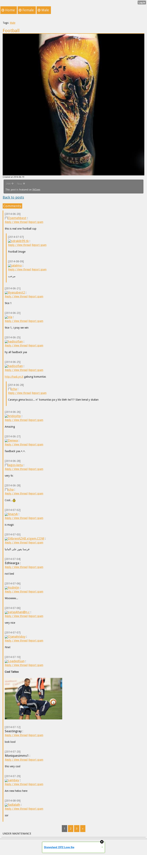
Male (12, 22)
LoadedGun (16, 661)
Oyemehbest (17, 218)
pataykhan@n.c (19, 612)
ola (10, 317)
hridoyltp (14, 416)
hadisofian (15, 341)
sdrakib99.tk (20, 241)
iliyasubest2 (16, 292)
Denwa (13, 440)
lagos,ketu (15, 465)
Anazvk (13, 514)
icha (14, 389)
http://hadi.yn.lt (14, 376)
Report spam (35, 221)
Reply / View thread (16, 221)
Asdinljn (13, 587)
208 (8, 183)
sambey (13, 780)
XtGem (36, 189)
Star (20, 183)
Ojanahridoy (16, 636)
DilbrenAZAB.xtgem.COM (26, 538)
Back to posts (13, 197)
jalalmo (16, 265)
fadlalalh (14, 805)
